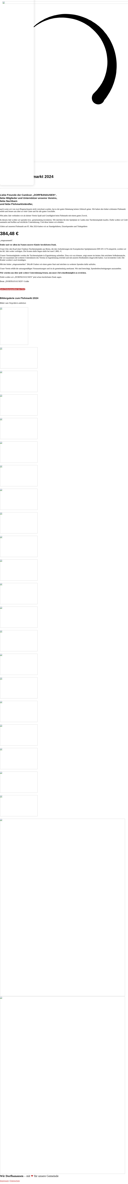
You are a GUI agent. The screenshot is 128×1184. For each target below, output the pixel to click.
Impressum (4, 1181)
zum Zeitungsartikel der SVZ (12, 289)
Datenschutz (15, 1181)
